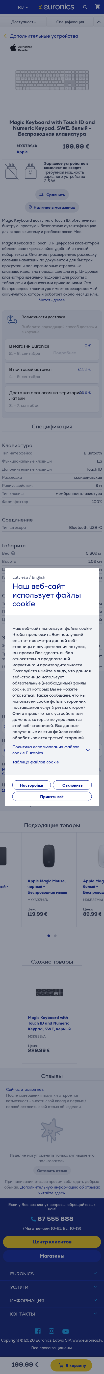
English (38, 577)
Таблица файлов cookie (35, 761)
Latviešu (20, 577)
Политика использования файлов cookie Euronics (46, 749)
